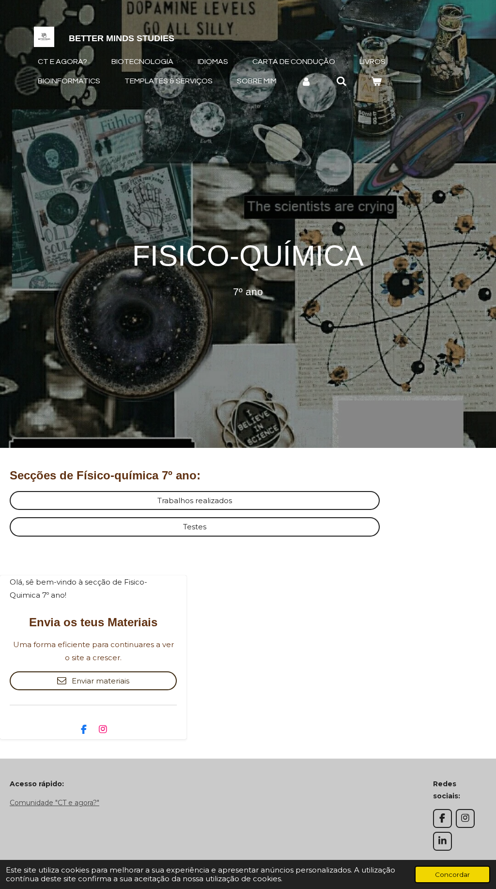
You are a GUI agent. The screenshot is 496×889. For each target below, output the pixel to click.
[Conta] (306, 81)
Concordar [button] (452, 874)
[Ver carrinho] (376, 81)
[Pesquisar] (341, 81)
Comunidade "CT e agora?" (54, 802)
